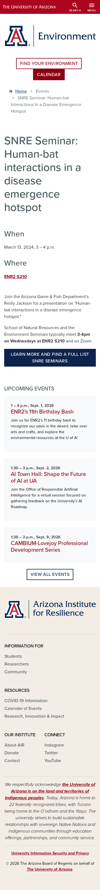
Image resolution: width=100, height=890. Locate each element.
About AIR (14, 745)
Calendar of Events (23, 708)
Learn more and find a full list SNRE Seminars (50, 358)
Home (21, 91)
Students (13, 656)
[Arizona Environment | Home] (50, 36)
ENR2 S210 (15, 276)
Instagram (54, 745)
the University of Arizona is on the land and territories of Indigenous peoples (50, 791)
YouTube (52, 760)
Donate (11, 753)
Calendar (49, 74)
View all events (50, 574)
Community (15, 672)
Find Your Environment (49, 63)
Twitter (51, 753)
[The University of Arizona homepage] (33, 7)
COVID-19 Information (26, 701)
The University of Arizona (49, 869)
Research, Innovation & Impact (34, 716)
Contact (12, 760)
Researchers (16, 664)
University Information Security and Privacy (50, 853)
